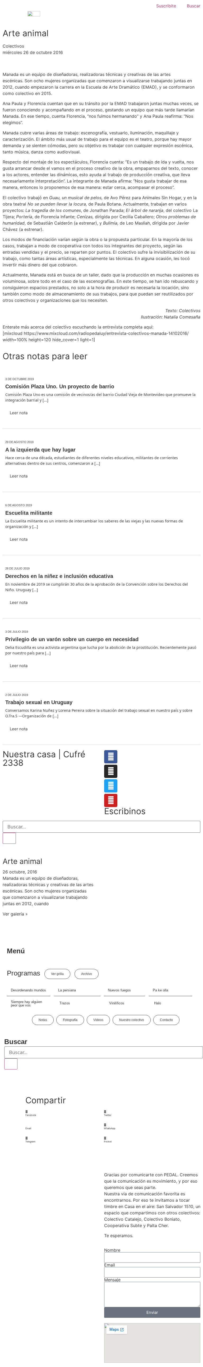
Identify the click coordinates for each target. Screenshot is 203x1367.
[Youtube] (110, 800)
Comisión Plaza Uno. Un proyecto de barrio (59, 386)
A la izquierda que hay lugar (40, 450)
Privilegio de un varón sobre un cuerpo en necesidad (72, 639)
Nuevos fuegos (119, 990)
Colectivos (13, 46)
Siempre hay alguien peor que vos (26, 1003)
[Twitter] (110, 785)
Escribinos (125, 811)
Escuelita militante (28, 513)
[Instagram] (110, 771)
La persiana (67, 990)
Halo (157, 1003)
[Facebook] (110, 756)
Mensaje (112, 1280)
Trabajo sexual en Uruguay (38, 702)
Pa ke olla (160, 990)
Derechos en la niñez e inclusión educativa (59, 576)
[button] (62, 1113)
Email (109, 1265)
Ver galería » (15, 914)
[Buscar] (9, 838)
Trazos (64, 1003)
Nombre (112, 1250)
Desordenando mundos (28, 990)
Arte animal (22, 861)
